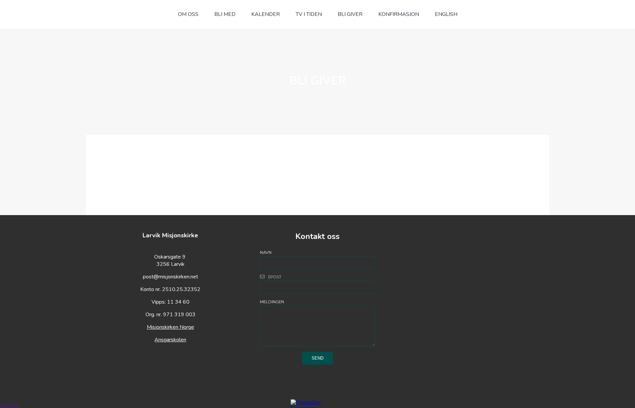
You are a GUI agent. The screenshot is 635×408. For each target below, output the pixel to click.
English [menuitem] (446, 14)
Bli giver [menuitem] (350, 14)
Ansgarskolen (170, 339)
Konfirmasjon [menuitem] (398, 14)
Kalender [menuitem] (265, 14)
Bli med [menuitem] (224, 14)
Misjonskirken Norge (170, 327)
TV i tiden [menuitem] (309, 14)
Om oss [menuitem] (188, 14)
